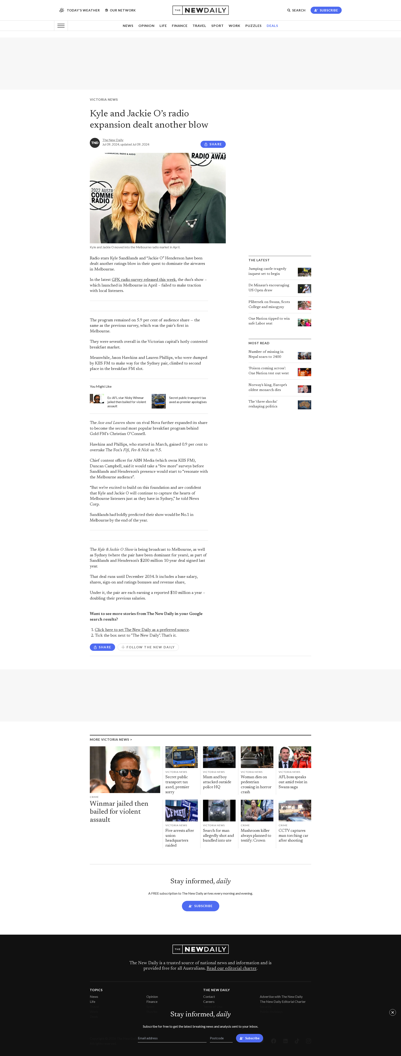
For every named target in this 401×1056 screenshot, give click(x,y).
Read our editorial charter (231, 968)
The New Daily (112, 140)
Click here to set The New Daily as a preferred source (142, 630)
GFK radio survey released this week (144, 280)
